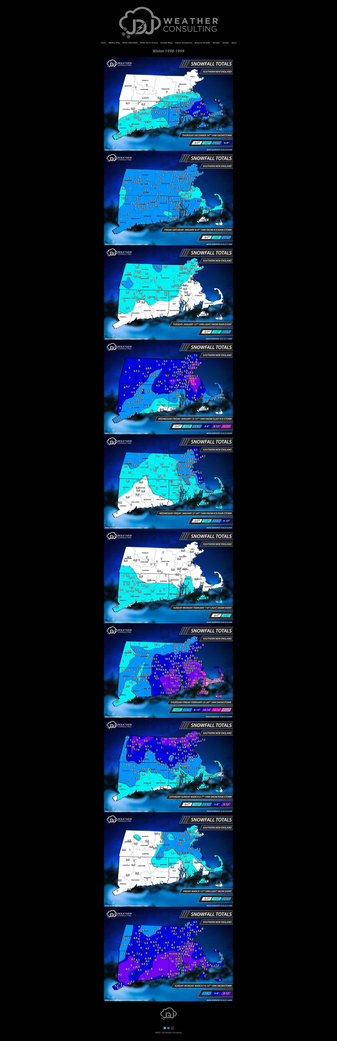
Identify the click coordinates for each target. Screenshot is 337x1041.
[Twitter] (168, 1028)
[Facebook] (164, 1028)
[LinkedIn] (172, 1028)
